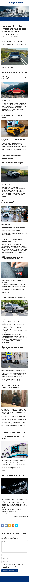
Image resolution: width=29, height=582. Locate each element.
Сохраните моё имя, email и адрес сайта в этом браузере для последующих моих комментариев (13, 566)
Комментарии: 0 (14, 36)
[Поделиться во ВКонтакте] (6, 525)
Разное (8, 36)
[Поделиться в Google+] (13, 525)
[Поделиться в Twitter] (16, 525)
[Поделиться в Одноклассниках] (9, 525)
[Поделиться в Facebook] (2, 525)
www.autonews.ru (23, 516)
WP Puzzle (16, 579)
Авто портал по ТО (14, 2)
